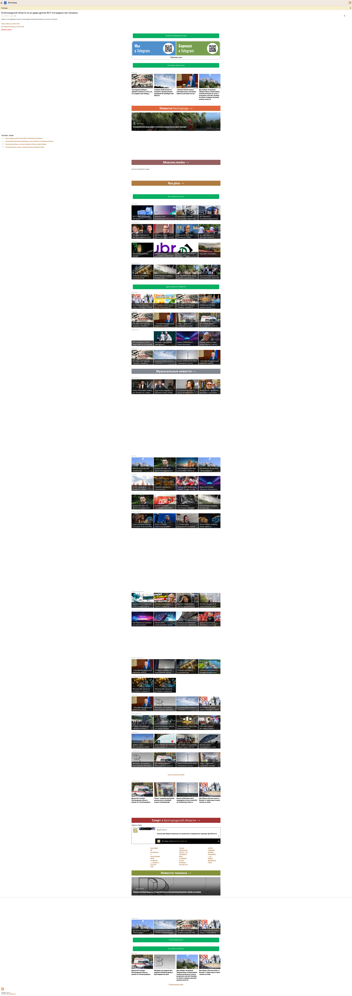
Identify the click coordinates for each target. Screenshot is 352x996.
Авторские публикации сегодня (176, 35)
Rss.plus (134, 474)
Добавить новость (6, 29)
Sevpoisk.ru (135, 732)
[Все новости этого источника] (15, 16)
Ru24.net (134, 72)
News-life (134, 292)
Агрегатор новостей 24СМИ (176, 774)
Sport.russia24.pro (137, 610)
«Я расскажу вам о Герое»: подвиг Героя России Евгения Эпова (25, 147)
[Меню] (350, 2)
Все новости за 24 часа (176, 196)
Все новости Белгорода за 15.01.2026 (12, 26)
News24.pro (135, 241)
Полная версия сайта (176, 984)
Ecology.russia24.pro (138, 676)
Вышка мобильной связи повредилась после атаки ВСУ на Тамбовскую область (30, 141)
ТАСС (11, 16)
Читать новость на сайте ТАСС (10, 23)
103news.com (136, 751)
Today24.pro (135, 222)
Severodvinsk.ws (137, 714)
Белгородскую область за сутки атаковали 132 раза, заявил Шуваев (26, 144)
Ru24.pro (134, 953)
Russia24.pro (136, 263)
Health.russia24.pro (138, 591)
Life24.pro (135, 204)
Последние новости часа (176, 65)
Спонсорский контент (176, 940)
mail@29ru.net (12, 993)
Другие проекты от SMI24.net (176, 287)
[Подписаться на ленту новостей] (2, 989)
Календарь (4, 8)
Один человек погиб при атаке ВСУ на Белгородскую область (24, 138)
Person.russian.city (137, 658)
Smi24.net (135, 918)
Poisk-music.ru (136, 378)
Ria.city (134, 456)
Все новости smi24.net (176, 948)
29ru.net (134, 348)
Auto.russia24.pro (137, 493)
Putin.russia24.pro (137, 512)
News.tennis (135, 330)
